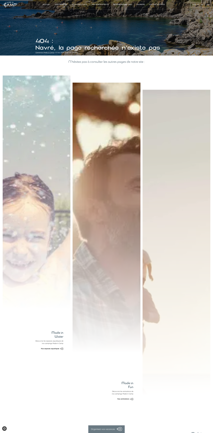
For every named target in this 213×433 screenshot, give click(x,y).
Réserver (195, 5)
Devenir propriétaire (122, 4)
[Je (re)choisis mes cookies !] (4, 428)
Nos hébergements (100, 4)
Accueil (46, 4)
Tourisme (140, 4)
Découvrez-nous (79, 4)
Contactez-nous (157, 4)
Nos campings (60, 4)
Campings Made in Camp (45, 52)
